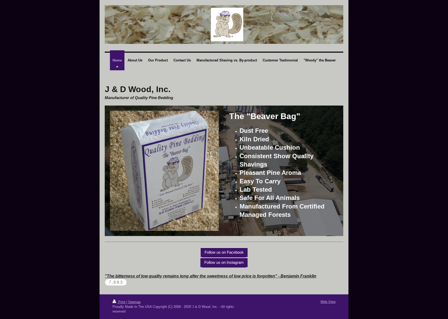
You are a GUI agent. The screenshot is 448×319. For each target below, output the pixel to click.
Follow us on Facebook (224, 252)
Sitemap (134, 302)
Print (121, 302)
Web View (327, 302)
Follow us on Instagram (224, 262)
